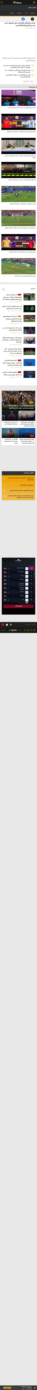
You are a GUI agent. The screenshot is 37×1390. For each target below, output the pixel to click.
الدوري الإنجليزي (13, 323)
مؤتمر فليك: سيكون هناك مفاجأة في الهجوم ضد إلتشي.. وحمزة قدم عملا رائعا (12, 340)
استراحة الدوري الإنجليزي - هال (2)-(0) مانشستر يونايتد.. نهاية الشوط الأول (12, 318)
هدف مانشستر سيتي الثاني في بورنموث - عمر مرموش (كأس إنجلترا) (17, 71)
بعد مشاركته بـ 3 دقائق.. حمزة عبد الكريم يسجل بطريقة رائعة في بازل (18, 478)
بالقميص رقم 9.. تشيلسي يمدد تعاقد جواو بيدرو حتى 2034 (12, 373)
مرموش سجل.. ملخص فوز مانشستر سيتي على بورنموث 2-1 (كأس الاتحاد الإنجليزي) (16, 66)
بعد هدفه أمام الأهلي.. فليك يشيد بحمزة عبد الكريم (18, 491)
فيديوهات (19, 13)
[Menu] (34, 2)
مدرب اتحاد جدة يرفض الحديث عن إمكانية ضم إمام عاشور (12, 329)
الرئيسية (32, 13)
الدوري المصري (12, 301)
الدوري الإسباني (13, 344)
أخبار (26, 13)
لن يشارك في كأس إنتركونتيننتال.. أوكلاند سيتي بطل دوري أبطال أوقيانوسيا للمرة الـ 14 (12, 297)
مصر (31, 81)
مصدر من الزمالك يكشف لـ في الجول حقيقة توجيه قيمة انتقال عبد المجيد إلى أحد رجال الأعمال (18, 496)
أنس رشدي (26, 81)
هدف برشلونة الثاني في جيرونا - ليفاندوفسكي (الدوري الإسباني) (18, 75)
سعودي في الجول (11, 310)
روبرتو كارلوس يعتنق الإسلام (18, 485)
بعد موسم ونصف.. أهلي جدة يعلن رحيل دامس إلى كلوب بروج (12, 307)
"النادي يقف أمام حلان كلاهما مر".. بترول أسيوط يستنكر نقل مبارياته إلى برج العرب (12, 363)
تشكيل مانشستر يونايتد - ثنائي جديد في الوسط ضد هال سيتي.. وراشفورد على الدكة (12, 351)
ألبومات (11, 13)
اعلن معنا (3, 630)
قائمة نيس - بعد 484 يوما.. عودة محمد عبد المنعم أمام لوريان (11, 441)
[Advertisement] (18, 529)
